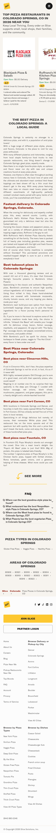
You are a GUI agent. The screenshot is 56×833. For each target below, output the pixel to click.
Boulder (31, 690)
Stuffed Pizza (9, 794)
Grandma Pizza (10, 782)
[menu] (49, 6)
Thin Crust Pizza (10, 788)
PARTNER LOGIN (28, 628)
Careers (6, 653)
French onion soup (36, 762)
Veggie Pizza (9, 748)
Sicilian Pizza (9, 742)
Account (7, 690)
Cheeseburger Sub (36, 745)
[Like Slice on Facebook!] (35, 604)
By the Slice (8, 759)
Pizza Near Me (9, 664)
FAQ (5, 684)
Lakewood (32, 701)
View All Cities (34, 720)
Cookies (31, 756)
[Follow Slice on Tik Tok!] (43, 604)
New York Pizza (10, 736)
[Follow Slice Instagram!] (51, 604)
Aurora (31, 661)
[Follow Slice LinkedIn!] (47, 604)
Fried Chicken (34, 768)
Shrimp (31, 785)
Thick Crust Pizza (11, 799)
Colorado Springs (36, 655)
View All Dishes (35, 804)
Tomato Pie (8, 776)
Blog (5, 658)
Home (6, 641)
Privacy (6, 696)
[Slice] (6, 6)
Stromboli (32, 791)
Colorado (15, 591)
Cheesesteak (34, 750)
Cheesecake (33, 739)
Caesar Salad (34, 733)
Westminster (33, 713)
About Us (7, 647)
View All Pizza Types (12, 807)
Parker (31, 707)
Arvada (31, 684)
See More (33, 476)
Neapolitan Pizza (11, 771)
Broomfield (33, 696)
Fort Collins (33, 667)
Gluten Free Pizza (11, 765)
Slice (5, 591)
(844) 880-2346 (10, 818)
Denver (31, 650)
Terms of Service (11, 701)
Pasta (30, 773)
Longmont (32, 678)
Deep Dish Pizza (10, 753)
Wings (31, 796)
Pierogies (32, 779)
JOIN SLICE (28, 618)
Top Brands (8, 678)
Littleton (32, 673)
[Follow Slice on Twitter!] (39, 604)
